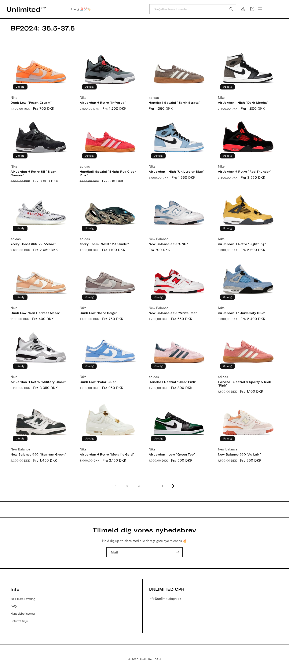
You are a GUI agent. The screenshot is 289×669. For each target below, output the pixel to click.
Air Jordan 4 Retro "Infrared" (103, 102)
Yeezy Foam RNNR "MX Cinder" (105, 244)
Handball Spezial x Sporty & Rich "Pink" (244, 383)
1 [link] (116, 486)
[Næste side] (173, 486)
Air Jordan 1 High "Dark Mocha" (243, 102)
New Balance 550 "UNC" (168, 244)
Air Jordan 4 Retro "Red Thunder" (244, 171)
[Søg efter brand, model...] (231, 9)
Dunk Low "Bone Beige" (98, 313)
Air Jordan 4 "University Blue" (242, 313)
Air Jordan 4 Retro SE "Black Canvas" (34, 173)
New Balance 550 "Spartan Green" (38, 454)
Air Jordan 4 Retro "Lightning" (242, 244)
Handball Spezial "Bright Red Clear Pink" (108, 173)
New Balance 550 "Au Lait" (239, 454)
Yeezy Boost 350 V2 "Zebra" (33, 244)
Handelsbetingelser (23, 613)
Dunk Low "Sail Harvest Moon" (35, 313)
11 (161, 486)
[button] (260, 9)
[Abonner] (177, 552)
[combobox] (193, 9)
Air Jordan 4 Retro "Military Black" (38, 382)
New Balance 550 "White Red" (173, 313)
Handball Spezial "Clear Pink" (173, 382)
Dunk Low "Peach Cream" (31, 102)
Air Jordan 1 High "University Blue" (176, 171)
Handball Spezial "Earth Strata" (174, 102)
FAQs (14, 606)
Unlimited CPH (150, 659)
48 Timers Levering (23, 599)
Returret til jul (19, 621)
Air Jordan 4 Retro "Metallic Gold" (107, 454)
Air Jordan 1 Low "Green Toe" (172, 454)
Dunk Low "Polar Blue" (98, 382)
